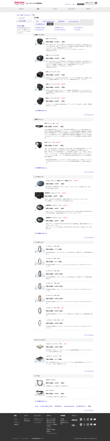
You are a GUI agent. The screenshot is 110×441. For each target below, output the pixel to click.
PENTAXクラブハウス (38, 418)
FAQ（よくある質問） (51, 418)
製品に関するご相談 (51, 420)
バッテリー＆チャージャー (48, 21)
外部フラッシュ (60, 27)
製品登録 (48, 431)
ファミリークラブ (38, 420)
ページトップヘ (90, 114)
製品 (38, 8)
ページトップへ (90, 410)
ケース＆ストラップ (40, 24)
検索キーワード (89, 2)
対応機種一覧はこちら (42, 110)
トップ (37, 21)
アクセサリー (27, 15)
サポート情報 (22, 20)
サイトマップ (16, 438)
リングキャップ (40, 29)
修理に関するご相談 (51, 422)
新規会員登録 (27, 420)
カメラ (15, 418)
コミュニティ (71, 8)
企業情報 (62, 415)
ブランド (21, 8)
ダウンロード (49, 427)
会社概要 (62, 418)
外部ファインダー (41, 27)
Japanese (80, 4)
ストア (55, 8)
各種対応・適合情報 (51, 429)
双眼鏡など (16, 424)
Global (73, 4)
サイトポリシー (25, 438)
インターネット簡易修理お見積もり (52, 425)
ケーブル (78, 29)
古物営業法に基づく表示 (64, 423)
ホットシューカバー (61, 29)
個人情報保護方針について (38, 438)
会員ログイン (27, 418)
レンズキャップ (79, 27)
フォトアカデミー (38, 422)
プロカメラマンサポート (52, 433)
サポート (88, 8)
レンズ (15, 420)
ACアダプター (61, 21)
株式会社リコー (63, 420)
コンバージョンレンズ (73, 21)
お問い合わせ (67, 4)
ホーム (18, 15)
